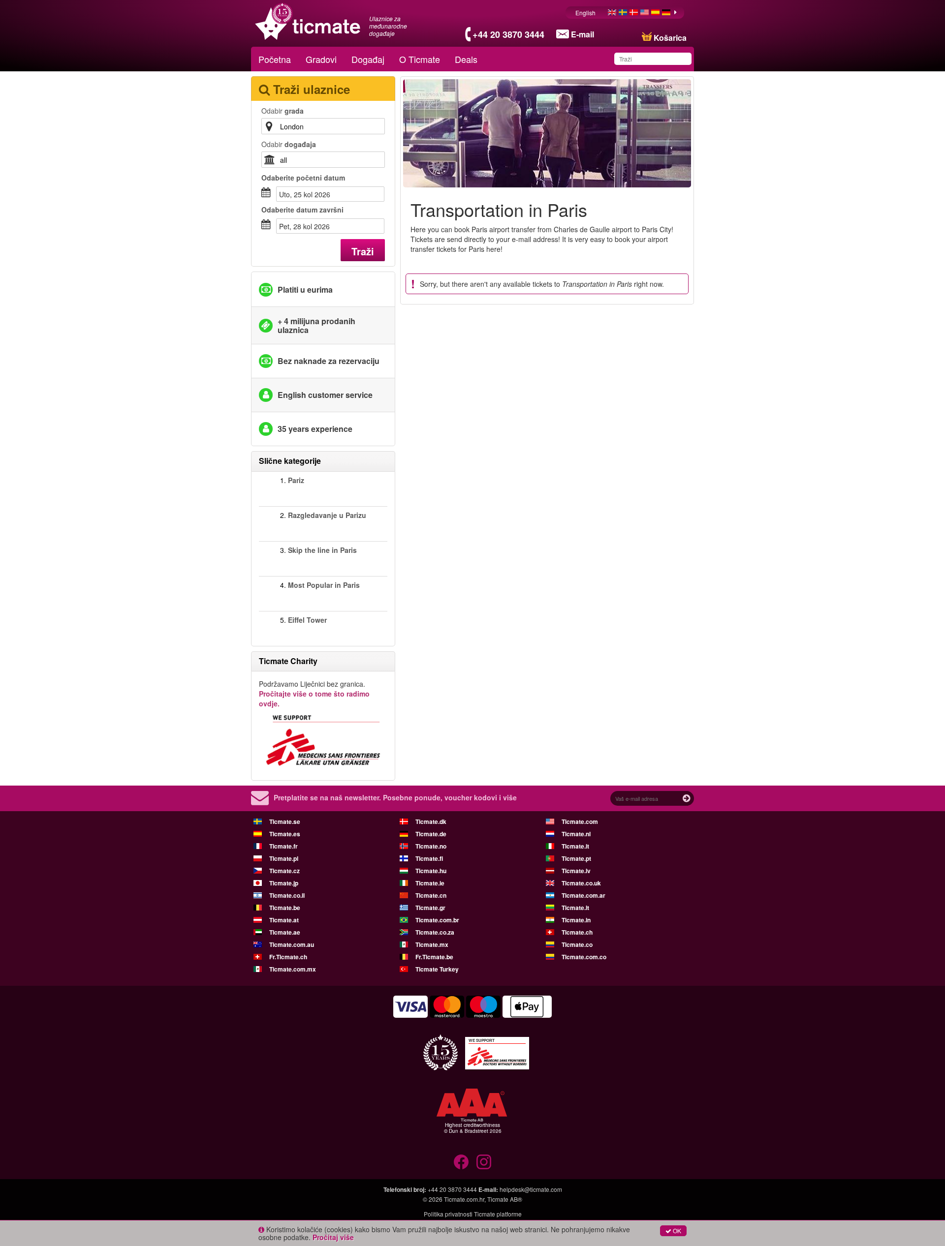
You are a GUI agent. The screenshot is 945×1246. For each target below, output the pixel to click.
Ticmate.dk (430, 821)
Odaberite (303, 177)
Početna (274, 59)
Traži (362, 251)
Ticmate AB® (504, 1199)
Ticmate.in (576, 919)
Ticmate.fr (283, 846)
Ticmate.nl (576, 833)
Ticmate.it (575, 846)
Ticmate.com (580, 821)
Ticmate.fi (429, 858)
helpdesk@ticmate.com (531, 1189)
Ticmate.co (577, 944)
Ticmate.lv (576, 870)
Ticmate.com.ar (583, 895)
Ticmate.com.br (437, 919)
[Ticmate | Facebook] (461, 1162)
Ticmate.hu (430, 870)
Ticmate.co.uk (581, 883)
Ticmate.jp (283, 883)
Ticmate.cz (284, 870)
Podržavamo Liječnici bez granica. (314, 693)
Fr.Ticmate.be (434, 956)
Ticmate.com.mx (292, 969)
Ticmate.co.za (434, 932)
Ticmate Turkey (437, 969)
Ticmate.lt (575, 907)
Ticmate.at (284, 919)
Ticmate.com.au (291, 944)
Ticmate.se (284, 821)
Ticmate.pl (283, 858)
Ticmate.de (430, 833)
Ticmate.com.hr (464, 1199)
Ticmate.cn (430, 895)
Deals (466, 59)
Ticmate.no (430, 846)
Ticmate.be (284, 907)
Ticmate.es (284, 833)
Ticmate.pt (576, 858)
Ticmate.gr (430, 907)
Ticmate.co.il (287, 895)
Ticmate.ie (429, 883)
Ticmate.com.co (584, 956)
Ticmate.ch (577, 932)
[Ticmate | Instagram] (483, 1162)
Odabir (282, 111)
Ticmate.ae (284, 932)
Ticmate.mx (431, 944)
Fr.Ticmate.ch (288, 956)
